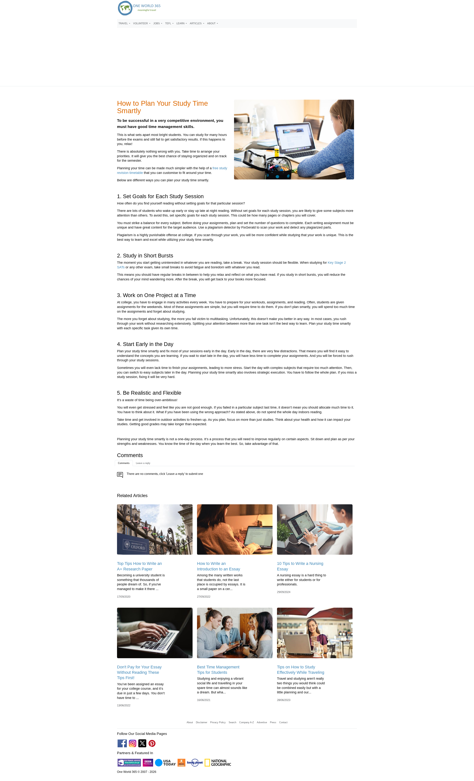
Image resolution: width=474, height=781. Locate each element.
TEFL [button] (168, 23)
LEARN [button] (180, 23)
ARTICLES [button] (196, 23)
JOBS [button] (157, 23)
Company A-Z (246, 722)
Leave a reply (143, 463)
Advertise (262, 722)
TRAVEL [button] (123, 23)
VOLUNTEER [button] (140, 23)
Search (232, 722)
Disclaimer (201, 722)
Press (273, 722)
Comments (124, 463)
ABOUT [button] (211, 23)
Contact (283, 722)
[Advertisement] (237, 55)
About (190, 722)
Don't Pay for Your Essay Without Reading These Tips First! (139, 672)
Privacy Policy (218, 722)
